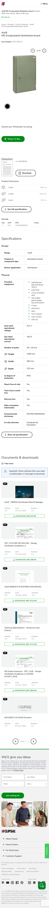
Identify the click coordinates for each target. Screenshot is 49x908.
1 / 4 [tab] (38, 50)
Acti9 (31, 24)
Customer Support (14, 856)
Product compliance (7, 868)
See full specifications (17, 209)
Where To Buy (13, 139)
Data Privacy (33, 868)
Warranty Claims (6, 871)
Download (26, 173)
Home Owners (12, 844)
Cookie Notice (21, 868)
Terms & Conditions (33, 871)
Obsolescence (19, 871)
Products (10, 24)
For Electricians (12, 850)
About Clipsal (11, 839)
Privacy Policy (18, 770)
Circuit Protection (21, 24)
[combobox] (36, 784)
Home (3, 24)
